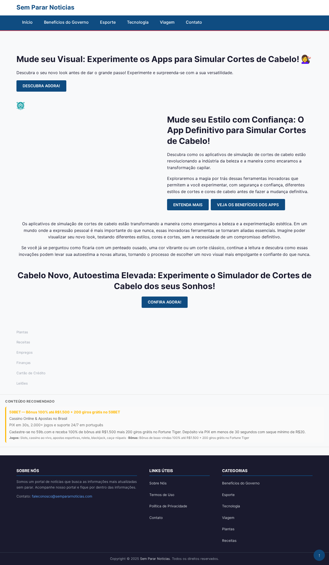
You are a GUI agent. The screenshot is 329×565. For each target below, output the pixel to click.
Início (27, 22)
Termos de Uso (161, 495)
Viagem (167, 22)
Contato (194, 22)
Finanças (23, 363)
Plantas (22, 332)
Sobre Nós (158, 483)
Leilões (22, 383)
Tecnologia (138, 22)
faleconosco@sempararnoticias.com (62, 496)
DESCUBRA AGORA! (41, 85)
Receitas (23, 342)
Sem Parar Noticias (155, 559)
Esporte (108, 22)
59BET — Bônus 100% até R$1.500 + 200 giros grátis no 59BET (64, 412)
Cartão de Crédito (30, 373)
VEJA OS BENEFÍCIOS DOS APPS (248, 204)
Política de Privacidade (168, 506)
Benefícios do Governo (66, 22)
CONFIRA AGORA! (164, 302)
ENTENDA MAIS (188, 204)
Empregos (24, 352)
